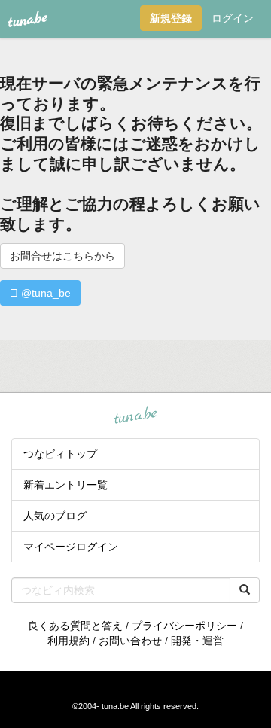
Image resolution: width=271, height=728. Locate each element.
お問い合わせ (130, 641)
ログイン (233, 18)
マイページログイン (70, 547)
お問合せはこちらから (62, 256)
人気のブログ (55, 516)
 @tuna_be (40, 293)
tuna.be (134, 416)
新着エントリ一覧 (65, 485)
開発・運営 (197, 641)
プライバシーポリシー (184, 626)
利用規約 (68, 641)
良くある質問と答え (75, 626)
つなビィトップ (60, 454)
